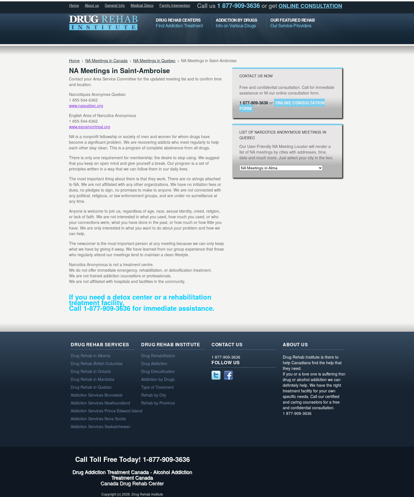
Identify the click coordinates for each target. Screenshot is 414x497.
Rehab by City (153, 395)
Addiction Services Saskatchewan (100, 426)
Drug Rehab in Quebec (91, 387)
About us (92, 5)
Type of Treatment (157, 387)
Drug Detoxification (158, 371)
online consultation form (282, 105)
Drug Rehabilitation (158, 355)
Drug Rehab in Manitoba (92, 379)
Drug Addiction (154, 363)
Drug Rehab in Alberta (90, 355)
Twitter (216, 375)
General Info (115, 5)
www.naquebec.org (86, 105)
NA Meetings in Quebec (154, 60)
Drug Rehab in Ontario (91, 371)
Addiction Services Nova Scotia (98, 418)
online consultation (310, 6)
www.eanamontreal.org (89, 126)
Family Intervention (174, 5)
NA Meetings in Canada (106, 60)
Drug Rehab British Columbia (97, 363)
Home (74, 5)
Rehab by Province (158, 403)
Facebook (228, 375)
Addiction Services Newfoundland (100, 403)
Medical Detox (142, 5)
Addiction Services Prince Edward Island (106, 410)
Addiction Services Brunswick (97, 395)
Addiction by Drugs (158, 379)
